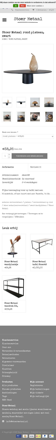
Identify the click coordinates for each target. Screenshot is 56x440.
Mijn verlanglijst (39, 396)
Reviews (35, 167)
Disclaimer (8, 366)
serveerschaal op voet (43, 202)
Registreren (36, 386)
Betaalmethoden (10, 355)
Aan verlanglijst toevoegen (14, 214)
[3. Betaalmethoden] (18, 436)
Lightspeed (46, 432)
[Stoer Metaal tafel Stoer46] (42, 246)
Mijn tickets (36, 393)
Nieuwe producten (11, 389)
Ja (16, 6)
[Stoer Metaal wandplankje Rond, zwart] (14, 246)
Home (4, 39)
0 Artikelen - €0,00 (45, 10)
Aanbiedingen (9, 393)
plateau (27, 202)
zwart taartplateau (38, 205)
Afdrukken (19, 217)
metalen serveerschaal (12, 202)
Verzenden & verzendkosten (16, 351)
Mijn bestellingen (39, 389)
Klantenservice (22, 10)
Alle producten (10, 386)
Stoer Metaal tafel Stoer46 (39, 263)
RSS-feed (7, 400)
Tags (4, 396)
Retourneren (8, 358)
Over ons (6, 348)
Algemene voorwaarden (14, 362)
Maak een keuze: (10, 132)
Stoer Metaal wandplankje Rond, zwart (11, 263)
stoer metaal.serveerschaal (16, 205)
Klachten (7, 369)
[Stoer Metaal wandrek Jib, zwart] (14, 287)
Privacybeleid (9, 373)
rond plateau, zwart (18, 39)
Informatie (8, 167)
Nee (22, 6)
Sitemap (6, 376)
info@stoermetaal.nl (17, 422)
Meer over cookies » (35, 6)
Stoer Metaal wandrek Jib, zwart (11, 305)
